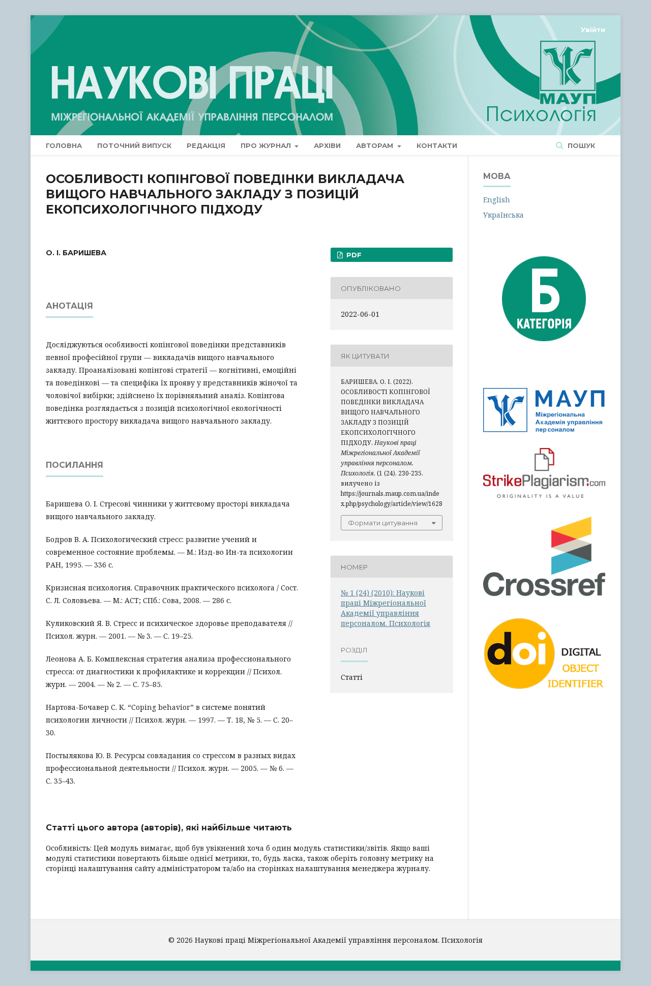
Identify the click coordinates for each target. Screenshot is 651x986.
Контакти (437, 145)
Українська (503, 215)
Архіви (327, 145)
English (496, 199)
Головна (64, 145)
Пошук (580, 145)
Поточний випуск (134, 145)
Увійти (593, 29)
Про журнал (267, 145)
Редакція (206, 145)
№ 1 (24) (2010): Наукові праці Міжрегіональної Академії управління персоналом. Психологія (385, 608)
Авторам (375, 145)
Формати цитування (383, 523)
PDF (353, 255)
